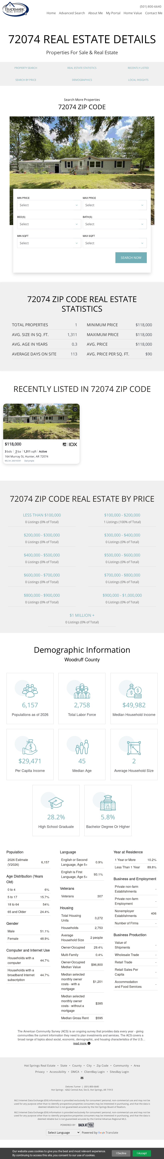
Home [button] (51, 13)
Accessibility (58, 1072)
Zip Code (102, 1065)
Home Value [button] (133, 13)
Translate (112, 1132)
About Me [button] (95, 13)
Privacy (40, 1072)
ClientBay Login (94, 1072)
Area (137, 1065)
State (63, 1065)
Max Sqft (89, 235)
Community (121, 1065)
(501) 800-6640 (150, 6)
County (77, 1065)
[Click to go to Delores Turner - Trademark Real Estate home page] (15, 8)
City (89, 1065)
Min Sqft (22, 235)
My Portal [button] (113, 13)
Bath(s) (87, 216)
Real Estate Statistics (81, 68)
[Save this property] (75, 409)
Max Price (89, 197)
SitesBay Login (119, 1072)
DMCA (75, 1072)
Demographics (82, 80)
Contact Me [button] (153, 13)
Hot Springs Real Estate (39, 1065)
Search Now (131, 257)
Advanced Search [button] (72, 13)
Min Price (23, 197)
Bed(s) (21, 216)
